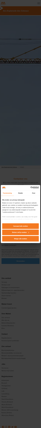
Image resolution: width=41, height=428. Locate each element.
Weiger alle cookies (20, 238)
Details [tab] (20, 193)
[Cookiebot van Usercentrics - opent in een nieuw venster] (30, 187)
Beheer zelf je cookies (19, 232)
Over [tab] (33, 193)
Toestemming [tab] (7, 193)
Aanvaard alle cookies (20, 226)
